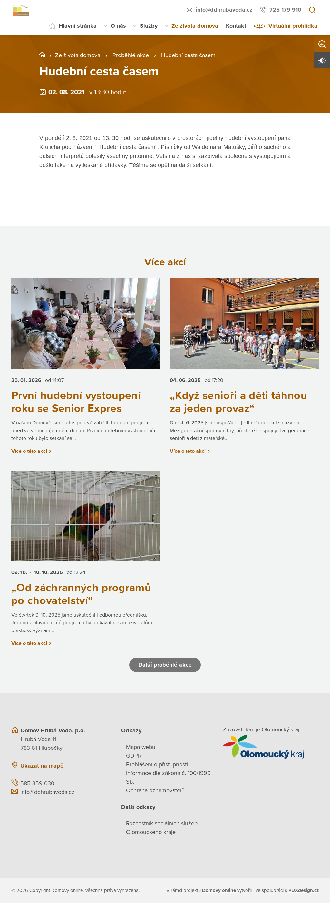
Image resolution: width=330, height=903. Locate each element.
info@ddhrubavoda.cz (224, 9)
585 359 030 (37, 783)
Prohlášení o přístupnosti (157, 764)
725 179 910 (285, 9)
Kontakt (236, 25)
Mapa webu (140, 746)
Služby (149, 25)
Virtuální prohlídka (292, 25)
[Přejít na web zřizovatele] (271, 747)
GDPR (133, 755)
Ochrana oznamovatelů (155, 790)
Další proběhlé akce (165, 664)
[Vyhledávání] (312, 10)
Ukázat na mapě (41, 765)
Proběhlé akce (130, 55)
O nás (118, 25)
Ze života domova (194, 25)
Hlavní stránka (78, 25)
